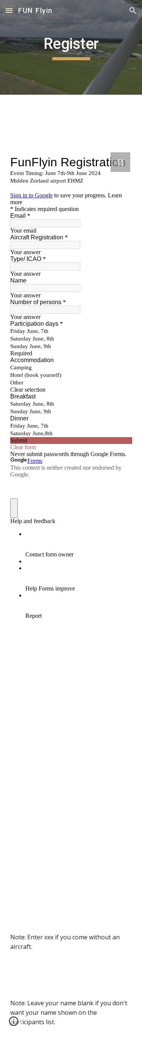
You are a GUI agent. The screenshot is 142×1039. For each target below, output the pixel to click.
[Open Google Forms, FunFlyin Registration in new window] (120, 162)
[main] (71, 47)
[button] (9, 10)
